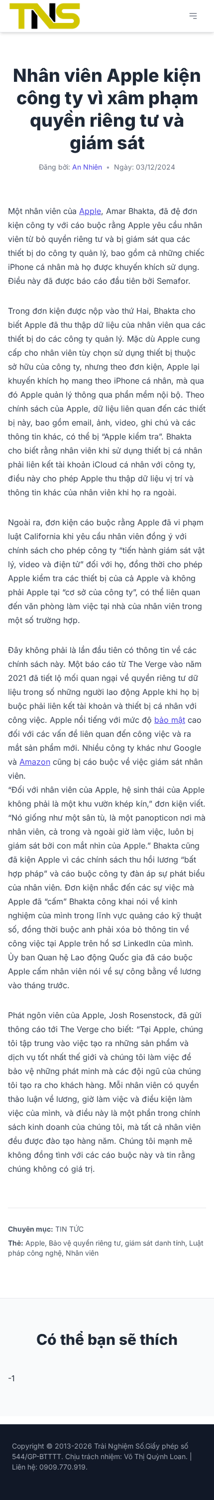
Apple (90, 211)
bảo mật (169, 720)
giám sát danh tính (155, 1243)
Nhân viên (82, 1253)
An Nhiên (87, 167)
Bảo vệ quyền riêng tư (85, 1243)
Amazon (34, 762)
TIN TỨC (69, 1229)
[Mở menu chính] (193, 16)
